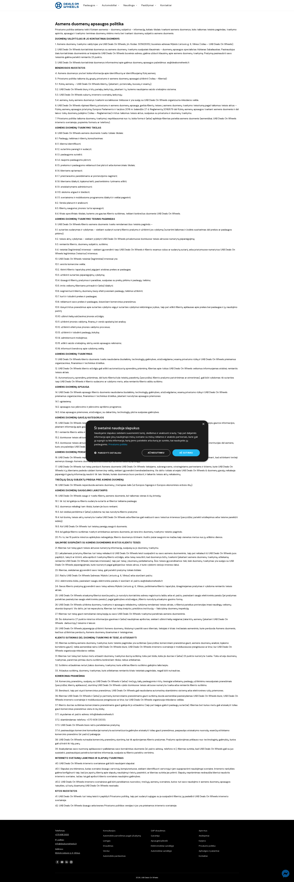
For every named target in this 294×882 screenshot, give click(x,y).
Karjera (202, 840)
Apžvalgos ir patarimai (209, 850)
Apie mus (203, 830)
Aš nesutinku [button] (156, 452)
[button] (107, 452)
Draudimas (108, 845)
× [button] (203, 424)
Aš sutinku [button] (186, 452)
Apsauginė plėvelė (159, 840)
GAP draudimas (158, 830)
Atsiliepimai (204, 835)
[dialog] (147, 440)
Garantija (155, 835)
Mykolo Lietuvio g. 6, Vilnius (67, 852)
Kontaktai (203, 856)
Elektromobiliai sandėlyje (162, 845)
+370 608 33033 (62, 834)
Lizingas (107, 840)
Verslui (106, 850)
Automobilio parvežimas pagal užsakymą (122, 835)
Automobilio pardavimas (114, 856)
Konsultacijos (109, 830)
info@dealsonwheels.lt (66, 843)
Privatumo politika (207, 845)
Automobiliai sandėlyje (161, 850)
